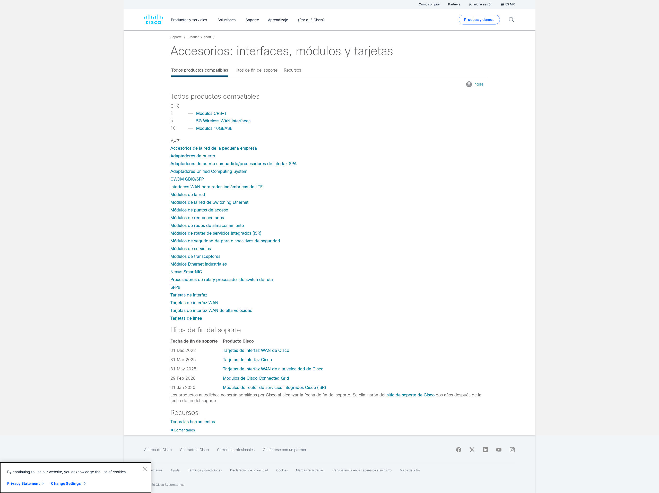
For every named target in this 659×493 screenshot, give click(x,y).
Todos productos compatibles (199, 70)
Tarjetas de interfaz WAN (194, 303)
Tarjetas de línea (186, 318)
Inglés (478, 84)
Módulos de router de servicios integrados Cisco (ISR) (274, 387)
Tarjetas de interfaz (188, 295)
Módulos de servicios (190, 248)
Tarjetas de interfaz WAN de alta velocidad (211, 310)
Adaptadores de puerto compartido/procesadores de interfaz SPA (233, 164)
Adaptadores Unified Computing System (208, 171)
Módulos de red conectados (197, 218)
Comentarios (184, 430)
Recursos (292, 70)
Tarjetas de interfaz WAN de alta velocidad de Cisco (273, 369)
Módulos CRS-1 (211, 113)
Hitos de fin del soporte (256, 70)
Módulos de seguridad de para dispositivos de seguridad (225, 241)
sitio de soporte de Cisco (411, 395)
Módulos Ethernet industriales (198, 264)
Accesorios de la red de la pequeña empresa (213, 148)
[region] (75, 477)
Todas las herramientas (192, 422)
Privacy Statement (23, 483)
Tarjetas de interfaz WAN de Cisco (256, 350)
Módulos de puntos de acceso (199, 210)
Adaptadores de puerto (192, 156)
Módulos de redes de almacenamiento (207, 225)
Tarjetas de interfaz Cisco (247, 360)
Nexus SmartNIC (186, 272)
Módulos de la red (187, 194)
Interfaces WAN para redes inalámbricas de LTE (216, 187)
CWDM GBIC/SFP (187, 179)
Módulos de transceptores (195, 256)
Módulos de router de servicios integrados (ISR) (215, 233)
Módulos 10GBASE (214, 128)
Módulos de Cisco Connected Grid (256, 378)
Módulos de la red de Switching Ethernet (209, 202)
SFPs (175, 287)
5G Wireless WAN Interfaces (223, 121)
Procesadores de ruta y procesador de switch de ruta (221, 279)
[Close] (144, 468)
